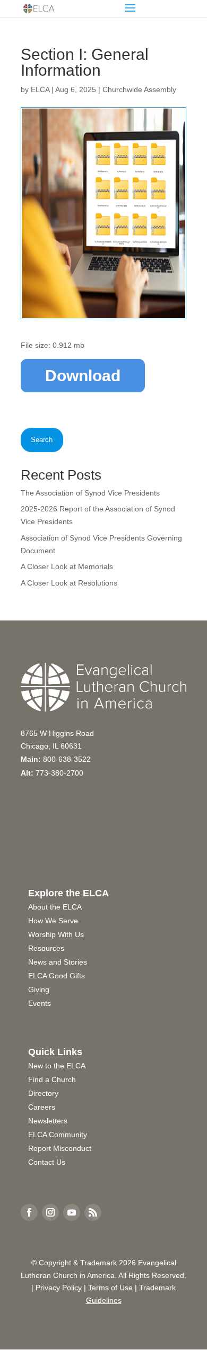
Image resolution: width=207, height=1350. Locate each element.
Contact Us (46, 1162)
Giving (38, 989)
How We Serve (53, 920)
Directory (43, 1093)
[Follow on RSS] (92, 1212)
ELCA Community (57, 1134)
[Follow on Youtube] (71, 1212)
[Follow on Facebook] (29, 1212)
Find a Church (52, 1079)
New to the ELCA (56, 1065)
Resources (46, 948)
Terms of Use (110, 1287)
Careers (41, 1107)
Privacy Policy (59, 1287)
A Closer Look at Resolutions (69, 583)
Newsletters (47, 1121)
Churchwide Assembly (139, 89)
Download (82, 375)
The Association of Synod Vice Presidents (90, 493)
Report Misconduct (59, 1148)
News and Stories (57, 962)
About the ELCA (55, 907)
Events (39, 1003)
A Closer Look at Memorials (67, 566)
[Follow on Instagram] (50, 1212)
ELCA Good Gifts (56, 975)
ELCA (40, 89)
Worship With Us (56, 934)
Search (42, 440)
